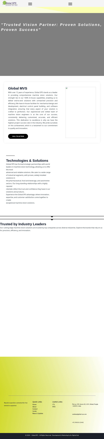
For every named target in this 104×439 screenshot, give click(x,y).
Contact (34, 409)
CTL (53, 404)
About (34, 407)
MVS (53, 407)
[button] (49, 10)
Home (34, 404)
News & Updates (37, 413)
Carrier (34, 411)
